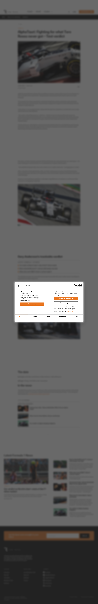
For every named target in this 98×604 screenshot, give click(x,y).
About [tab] (76, 316)
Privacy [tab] (35, 316)
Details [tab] (49, 316)
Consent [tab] (21, 317)
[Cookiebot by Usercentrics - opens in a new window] (75, 285)
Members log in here (66, 303)
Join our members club (66, 298)
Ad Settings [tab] (62, 316)
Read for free (32, 304)
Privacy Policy (70, 311)
